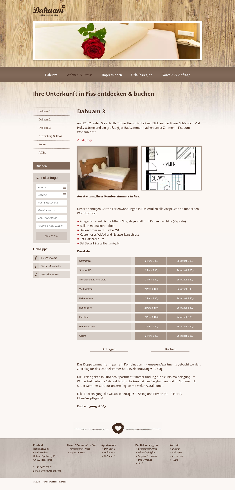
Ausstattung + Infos (80, 448)
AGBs (42, 152)
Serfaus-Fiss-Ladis (147, 456)
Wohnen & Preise (79, 75)
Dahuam (51, 75)
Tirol (140, 463)
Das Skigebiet (145, 459)
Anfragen (108, 349)
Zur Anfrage (84, 140)
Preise (42, 144)
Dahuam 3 (45, 127)
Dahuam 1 (45, 111)
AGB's (175, 459)
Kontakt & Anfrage (176, 75)
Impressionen (112, 75)
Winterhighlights (146, 452)
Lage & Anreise (77, 452)
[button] (117, 41)
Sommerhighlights (147, 448)
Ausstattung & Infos (50, 136)
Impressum (178, 456)
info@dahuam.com (51, 470)
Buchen (41, 166)
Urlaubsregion (141, 75)
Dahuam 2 (45, 119)
